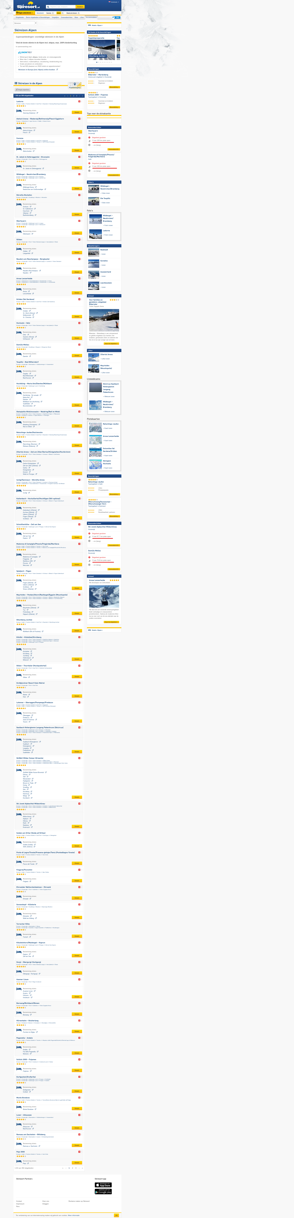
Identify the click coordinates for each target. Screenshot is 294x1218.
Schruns (26, 207)
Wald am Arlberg (28, 918)
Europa (18, 103)
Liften (82, 17)
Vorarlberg (31, 197)
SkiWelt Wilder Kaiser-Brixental (29, 758)
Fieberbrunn (27, 750)
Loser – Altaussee (24, 1115)
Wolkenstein (27, 315)
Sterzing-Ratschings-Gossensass (58, 103)
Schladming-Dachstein (48, 1136)
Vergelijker (55, 17)
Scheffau (26, 787)
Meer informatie (73, 1215)
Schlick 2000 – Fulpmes (26, 1060)
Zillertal (50, 454)
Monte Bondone (23, 1098)
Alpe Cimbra (45, 872)
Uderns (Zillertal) (28, 514)
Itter (24, 789)
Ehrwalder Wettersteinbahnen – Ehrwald (33, 887)
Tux (24, 610)
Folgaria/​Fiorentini (24, 870)
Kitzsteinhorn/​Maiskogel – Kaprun (30, 943)
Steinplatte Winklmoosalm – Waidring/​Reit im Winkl (38, 412)
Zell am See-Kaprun (50, 526)
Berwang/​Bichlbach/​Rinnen (27, 1003)
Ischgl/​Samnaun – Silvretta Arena (30, 480)
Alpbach (26, 819)
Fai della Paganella (29, 1052)
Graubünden (43, 281)
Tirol (30, 159)
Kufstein (45, 806)
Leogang (26, 748)
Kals (24, 697)
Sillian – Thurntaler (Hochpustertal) (31, 666)
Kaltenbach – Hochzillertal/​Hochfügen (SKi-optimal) (38, 499)
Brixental (56, 641)
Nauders (26, 273)
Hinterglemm (27, 746)
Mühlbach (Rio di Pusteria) (32, 631)
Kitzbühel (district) (47, 639)
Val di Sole (45, 546)
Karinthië (31, 927)
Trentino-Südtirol (30, 103)
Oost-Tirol (35, 159)
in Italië (100, 484)
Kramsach (26, 827)
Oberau (25, 821)
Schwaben (37, 1023)
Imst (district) (50, 242)
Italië (23, 103)
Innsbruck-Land (44, 1061)
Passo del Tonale (29, 864)
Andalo (25, 1049)
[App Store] (103, 1188)
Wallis (39, 121)
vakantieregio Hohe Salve (61, 763)
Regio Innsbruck (37, 981)
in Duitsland (101, 506)
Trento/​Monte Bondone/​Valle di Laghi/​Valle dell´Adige (56, 1100)
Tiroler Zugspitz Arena (45, 889)
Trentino (38, 142)
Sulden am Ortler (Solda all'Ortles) (30, 833)
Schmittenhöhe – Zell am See (28, 524)
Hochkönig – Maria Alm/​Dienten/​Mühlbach (34, 384)
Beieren (30, 415)
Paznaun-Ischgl (53, 482)
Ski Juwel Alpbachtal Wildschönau (30, 804)
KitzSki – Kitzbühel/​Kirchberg (28, 637)
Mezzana (26, 565)
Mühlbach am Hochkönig (31, 402)
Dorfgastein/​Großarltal (26, 1077)
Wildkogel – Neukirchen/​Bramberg (31, 174)
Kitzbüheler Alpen (47, 414)
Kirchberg (26, 653)
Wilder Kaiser (46, 760)
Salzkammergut (41, 364)
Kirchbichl (26, 798)
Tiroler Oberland (57, 261)
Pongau (41, 1079)
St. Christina (27, 317)
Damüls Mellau (22, 345)
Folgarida (26, 559)
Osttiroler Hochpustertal (45, 668)
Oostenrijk (24, 159)
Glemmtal (47, 730)
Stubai (51, 1061)
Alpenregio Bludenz (47, 906)
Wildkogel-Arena (28, 187)
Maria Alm (26, 397)
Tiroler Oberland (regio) (39, 242)
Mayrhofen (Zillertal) (30, 608)
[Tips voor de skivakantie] (116, 17)
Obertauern (21, 221)
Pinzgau (41, 176)
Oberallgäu (44, 1023)
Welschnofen (27, 151)
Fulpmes (26, 1071)
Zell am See (42, 178)
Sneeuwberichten (66, 17)
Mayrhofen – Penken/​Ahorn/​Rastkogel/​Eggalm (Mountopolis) (41, 595)
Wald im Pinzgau (29, 474)
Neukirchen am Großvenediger (33, 189)
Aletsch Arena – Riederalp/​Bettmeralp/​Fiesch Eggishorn (40, 119)
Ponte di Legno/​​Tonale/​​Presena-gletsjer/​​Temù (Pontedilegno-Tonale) (45, 853)
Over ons (45, 1201)
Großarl (25, 1092)
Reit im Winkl (27, 427)
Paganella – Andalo (24, 1038)
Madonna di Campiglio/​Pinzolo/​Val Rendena (54, 547)
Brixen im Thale (28, 783)
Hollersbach (27, 658)
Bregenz (38, 347)
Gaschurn (26, 211)
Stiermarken (32, 364)
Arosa (50, 281)
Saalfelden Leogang (50, 731)
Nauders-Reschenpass (30, 271)
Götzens (26, 995)
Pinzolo (25, 563)
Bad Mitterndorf (28, 376)
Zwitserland (25, 121)
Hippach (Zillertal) (29, 614)
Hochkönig (42, 386)
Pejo (24, 1163)
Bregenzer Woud (46, 347)
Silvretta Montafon (24, 195)
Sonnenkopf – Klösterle (26, 905)
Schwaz (45, 454)
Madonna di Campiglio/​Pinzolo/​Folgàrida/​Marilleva (37, 544)
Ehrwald (26, 899)
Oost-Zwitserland (34, 281)
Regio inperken (23, 89)
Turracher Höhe (23, 924)
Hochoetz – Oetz (23, 323)
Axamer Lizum (22, 980)
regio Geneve (33, 121)
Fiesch (25, 132)
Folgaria (26, 881)
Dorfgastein (27, 1090)
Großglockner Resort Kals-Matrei (30, 683)
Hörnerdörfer (52, 1023)
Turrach (25, 937)
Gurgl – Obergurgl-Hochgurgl (28, 962)
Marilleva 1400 (28, 561)
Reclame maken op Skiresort (79, 1201)
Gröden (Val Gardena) (25, 299)
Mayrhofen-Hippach (59, 597)
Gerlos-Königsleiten (29, 463)
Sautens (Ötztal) (28, 337)
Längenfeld (27, 253)
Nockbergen (56, 927)
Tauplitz (26, 374)
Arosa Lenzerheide (24, 279)
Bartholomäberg (28, 215)
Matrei (25, 695)
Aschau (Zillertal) (29, 512)
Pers (18, 1206)
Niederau (26, 825)
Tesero (25, 722)
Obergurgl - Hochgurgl (30, 974)
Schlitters (26, 519)
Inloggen (45, 1204)
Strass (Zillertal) (28, 589)
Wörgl (25, 796)
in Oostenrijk (107, 77)
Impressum (20, 1204)
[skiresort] (28, 5)
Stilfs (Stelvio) (28, 847)
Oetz (25, 335)
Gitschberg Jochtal (24, 620)
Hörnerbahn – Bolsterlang (27, 1021)
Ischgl (25, 493)
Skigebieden (20, 17)
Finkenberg (27, 612)
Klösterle (26, 916)
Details (77, 112)
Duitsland (24, 415)
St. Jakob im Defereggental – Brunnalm (33, 157)
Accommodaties (91, 17)
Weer (76, 17)
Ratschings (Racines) (30, 444)
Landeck (49, 261)
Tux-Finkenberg (58, 598)
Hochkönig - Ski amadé (31, 395)
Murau (38, 926)
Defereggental (43, 159)
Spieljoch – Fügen (23, 571)
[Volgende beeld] (118, 49)
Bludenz (38, 197)
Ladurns (19, 102)
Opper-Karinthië (39, 927)
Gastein (47, 1080)
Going (25, 785)
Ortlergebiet (53, 835)
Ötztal (56, 242)
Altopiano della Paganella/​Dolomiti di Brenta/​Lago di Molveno (58, 1040)
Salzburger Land (33, 176)
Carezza (19, 138)
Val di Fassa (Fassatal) (48, 142)
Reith (25, 823)
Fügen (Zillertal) (28, 516)
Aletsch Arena (46, 121)
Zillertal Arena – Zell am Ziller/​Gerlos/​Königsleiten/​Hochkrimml (43, 452)
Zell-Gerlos (57, 454)
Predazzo (26, 717)
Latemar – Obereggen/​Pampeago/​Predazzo (34, 703)
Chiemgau (46, 415)
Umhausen (27, 339)
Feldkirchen (48, 927)
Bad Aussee (27, 378)
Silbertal (26, 213)
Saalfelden (26, 404)
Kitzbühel (56, 639)
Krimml (25, 472)
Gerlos (25, 468)
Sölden (19, 240)
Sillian (25, 677)
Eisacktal (45, 103)
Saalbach (26, 744)
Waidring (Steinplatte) (30, 424)
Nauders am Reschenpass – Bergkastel (32, 259)
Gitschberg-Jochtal (54, 622)
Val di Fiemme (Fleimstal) (48, 706)
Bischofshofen (28, 406)
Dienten (25, 399)
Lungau (41, 223)
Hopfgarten (27, 781)
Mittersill (26, 660)
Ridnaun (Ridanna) (29, 446)
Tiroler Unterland (37, 414)
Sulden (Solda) (28, 845)
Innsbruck (26, 997)
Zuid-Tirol (38, 103)
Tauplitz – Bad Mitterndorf (27, 362)
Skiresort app (100, 1179)
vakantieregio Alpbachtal (55, 806)
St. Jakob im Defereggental (32, 168)
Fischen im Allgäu (29, 1032)
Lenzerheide (51, 282)
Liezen (38, 1136)
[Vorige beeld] (90, 49)
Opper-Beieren (38, 415)
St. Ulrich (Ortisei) (29, 313)
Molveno (26, 1054)
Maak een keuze (71, 13)
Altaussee (26, 1127)
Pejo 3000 (20, 1152)
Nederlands (114, 2)
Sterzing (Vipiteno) (29, 113)
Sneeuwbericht (113, 149)
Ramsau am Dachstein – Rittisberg (30, 1135)
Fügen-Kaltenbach (59, 500)
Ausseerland (50, 364)
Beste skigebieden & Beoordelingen (38, 17)
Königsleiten (27, 470)
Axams (25, 993)
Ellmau (25, 774)
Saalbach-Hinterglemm (30, 742)
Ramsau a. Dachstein (30, 1146)
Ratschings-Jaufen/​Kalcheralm (29, 432)
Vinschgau (46, 835)
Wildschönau (52, 807)
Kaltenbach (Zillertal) (30, 510)
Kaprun (25, 538)
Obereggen (27, 715)
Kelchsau (26, 794)
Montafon (44, 197)
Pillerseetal (57, 414)
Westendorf (27, 779)
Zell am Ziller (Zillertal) (30, 466)
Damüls (25, 356)
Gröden (25, 311)
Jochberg (26, 656)
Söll (24, 777)
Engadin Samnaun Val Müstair (56, 483)
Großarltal (47, 1079)
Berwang (26, 1015)
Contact (19, 1201)
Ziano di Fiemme (29, 720)
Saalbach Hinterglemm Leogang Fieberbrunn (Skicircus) (39, 728)
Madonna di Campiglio (30, 557)
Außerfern (35, 889)
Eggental (45, 140)
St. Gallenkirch (28, 209)
